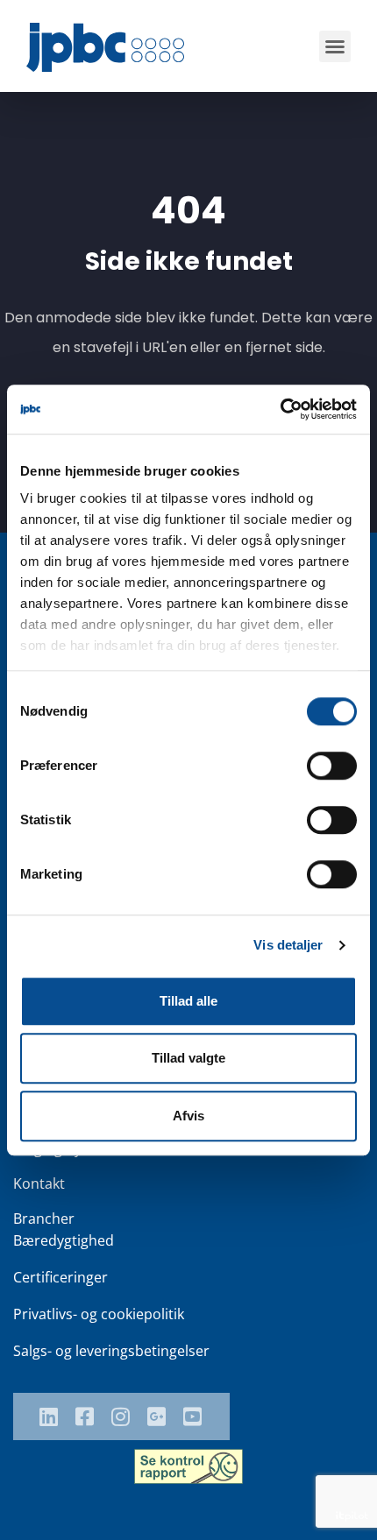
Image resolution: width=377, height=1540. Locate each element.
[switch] (332, 766)
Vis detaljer (288, 944)
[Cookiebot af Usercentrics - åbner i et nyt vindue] (280, 409)
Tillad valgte (188, 1057)
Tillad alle (188, 1000)
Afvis (188, 1115)
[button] (335, 46)
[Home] (105, 47)
